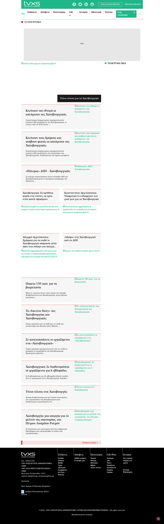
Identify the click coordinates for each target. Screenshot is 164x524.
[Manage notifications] (158, 519)
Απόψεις (44, 12)
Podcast (61, 475)
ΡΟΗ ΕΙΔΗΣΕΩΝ (123, 14)
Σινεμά (93, 458)
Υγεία (60, 465)
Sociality (88, 515)
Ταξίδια (109, 472)
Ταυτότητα (25, 481)
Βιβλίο (93, 465)
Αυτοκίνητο (111, 468)
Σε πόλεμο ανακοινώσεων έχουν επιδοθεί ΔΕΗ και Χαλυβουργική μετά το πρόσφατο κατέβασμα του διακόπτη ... (47, 179)
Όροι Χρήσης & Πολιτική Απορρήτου (35, 486)
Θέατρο (93, 461)
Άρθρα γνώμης (80, 458)
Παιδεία (110, 470)
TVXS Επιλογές (127, 471)
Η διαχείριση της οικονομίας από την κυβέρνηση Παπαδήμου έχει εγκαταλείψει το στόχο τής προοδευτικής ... (46, 431)
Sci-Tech (61, 472)
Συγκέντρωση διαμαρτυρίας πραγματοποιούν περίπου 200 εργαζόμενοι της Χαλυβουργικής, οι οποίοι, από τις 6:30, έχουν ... (46, 122)
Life (108, 461)
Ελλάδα (61, 458)
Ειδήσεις (32, 12)
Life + (71, 14)
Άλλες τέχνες (96, 468)
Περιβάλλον (62, 470)
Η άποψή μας (79, 461)
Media (60, 463)
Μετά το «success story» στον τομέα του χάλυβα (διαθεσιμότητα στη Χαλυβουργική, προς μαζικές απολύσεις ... (46, 295)
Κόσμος (61, 461)
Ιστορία (83, 12)
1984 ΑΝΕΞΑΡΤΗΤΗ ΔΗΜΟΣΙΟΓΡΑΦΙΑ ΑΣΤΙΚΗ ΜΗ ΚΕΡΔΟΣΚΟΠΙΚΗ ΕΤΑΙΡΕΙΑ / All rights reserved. (85, 510)
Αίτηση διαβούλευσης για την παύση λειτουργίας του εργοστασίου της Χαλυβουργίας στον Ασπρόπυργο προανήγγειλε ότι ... (46, 400)
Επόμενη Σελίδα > (90, 443)
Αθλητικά (96, 12)
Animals (110, 458)
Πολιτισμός (59, 12)
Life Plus (111, 455)
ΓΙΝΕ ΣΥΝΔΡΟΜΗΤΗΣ (110, 4)
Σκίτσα (108, 12)
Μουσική (94, 463)
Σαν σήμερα (127, 458)
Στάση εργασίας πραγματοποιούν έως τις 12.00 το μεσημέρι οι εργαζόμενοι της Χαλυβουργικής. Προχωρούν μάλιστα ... (46, 351)
